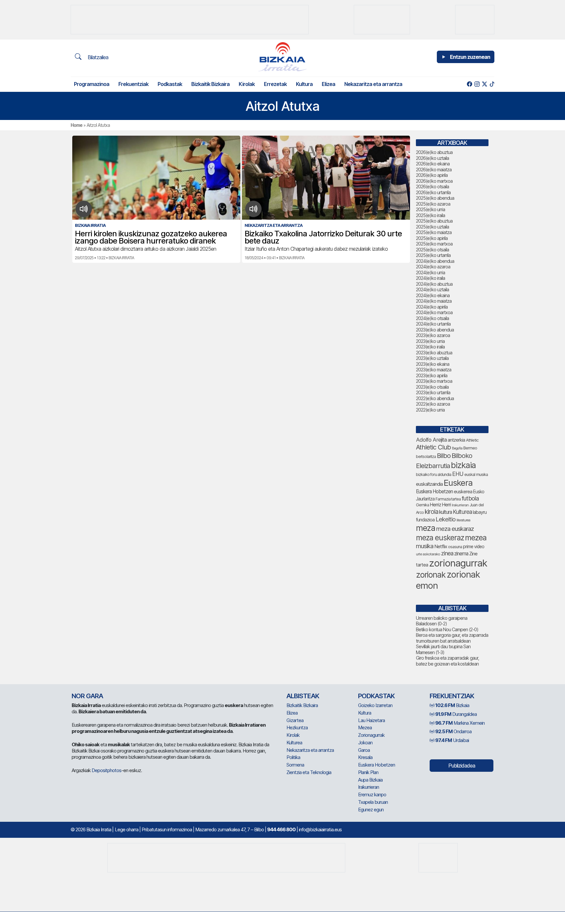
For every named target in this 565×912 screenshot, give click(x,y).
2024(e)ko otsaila (432, 318)
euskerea (463, 491)
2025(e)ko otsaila (432, 249)
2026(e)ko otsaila (432, 186)
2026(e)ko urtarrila (433, 192)
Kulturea (462, 511)
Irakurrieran (460, 505)
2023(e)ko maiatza (433, 369)
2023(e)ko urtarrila (433, 392)
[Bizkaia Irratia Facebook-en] (469, 84)
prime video (473, 546)
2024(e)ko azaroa (433, 266)
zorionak (431, 575)
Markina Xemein (460, 723)
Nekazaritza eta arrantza (373, 84)
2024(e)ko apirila (432, 307)
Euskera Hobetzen (434, 491)
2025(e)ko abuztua (434, 221)
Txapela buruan (373, 802)
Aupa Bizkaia (370, 780)
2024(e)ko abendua (435, 261)
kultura (445, 512)
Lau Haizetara (371, 720)
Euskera (458, 483)
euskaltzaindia (429, 484)
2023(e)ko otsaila (432, 387)
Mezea (365, 727)
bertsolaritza (426, 456)
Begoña (457, 448)
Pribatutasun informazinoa (167, 829)
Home (76, 125)
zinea (447, 553)
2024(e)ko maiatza (434, 301)
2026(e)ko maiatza (434, 169)
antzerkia (456, 440)
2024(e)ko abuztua (434, 284)
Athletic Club (433, 447)
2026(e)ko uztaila (432, 158)
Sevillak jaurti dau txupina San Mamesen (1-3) (443, 649)
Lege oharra (126, 829)
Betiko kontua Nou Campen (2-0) (447, 629)
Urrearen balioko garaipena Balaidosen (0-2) (441, 621)
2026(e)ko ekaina (433, 163)
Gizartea (294, 720)
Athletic (472, 440)
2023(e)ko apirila (431, 375)
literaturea (463, 520)
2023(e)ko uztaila (432, 358)
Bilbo (444, 455)
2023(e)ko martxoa (434, 381)
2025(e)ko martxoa (434, 243)
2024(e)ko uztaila (432, 289)
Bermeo (470, 448)
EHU (457, 473)
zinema (461, 553)
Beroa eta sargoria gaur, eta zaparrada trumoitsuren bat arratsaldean (452, 638)
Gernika (422, 504)
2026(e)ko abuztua (434, 152)
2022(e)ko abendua (435, 398)
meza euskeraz (440, 537)
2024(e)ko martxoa (434, 312)
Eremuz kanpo (372, 794)
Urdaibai (452, 740)
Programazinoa (91, 84)
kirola (431, 511)
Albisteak (302, 696)
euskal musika (476, 474)
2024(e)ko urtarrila (433, 324)
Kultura (304, 84)
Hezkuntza (297, 727)
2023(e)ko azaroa (433, 335)
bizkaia (463, 465)
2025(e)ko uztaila (432, 226)
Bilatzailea (97, 57)
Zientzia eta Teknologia (308, 772)
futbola (470, 498)
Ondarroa (453, 731)
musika (424, 545)
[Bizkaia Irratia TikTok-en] (491, 84)
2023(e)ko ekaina (432, 364)
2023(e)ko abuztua (434, 352)
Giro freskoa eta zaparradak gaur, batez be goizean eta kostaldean (447, 661)
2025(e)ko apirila (432, 238)
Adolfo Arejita (431, 439)
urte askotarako (428, 554)
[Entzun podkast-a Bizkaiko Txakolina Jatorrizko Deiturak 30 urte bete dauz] (253, 209)
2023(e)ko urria (430, 341)
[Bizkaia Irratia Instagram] (476, 84)
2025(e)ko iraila (430, 215)
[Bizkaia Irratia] (282, 56)
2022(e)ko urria (430, 410)
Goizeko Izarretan (375, 705)
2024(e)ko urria (430, 272)
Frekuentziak (133, 84)
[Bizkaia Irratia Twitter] (484, 84)
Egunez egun (371, 809)
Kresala (365, 757)
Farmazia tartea (448, 499)
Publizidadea (461, 765)
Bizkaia (452, 705)
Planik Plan (368, 772)
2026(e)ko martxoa (434, 181)
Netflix (440, 546)
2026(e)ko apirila (432, 175)
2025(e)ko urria (430, 209)
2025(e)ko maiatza (434, 232)
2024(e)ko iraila (430, 278)
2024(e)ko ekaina (433, 295)
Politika (293, 757)
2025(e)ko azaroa (433, 204)
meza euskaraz (455, 528)
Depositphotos (106, 770)
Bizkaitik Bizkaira (210, 84)
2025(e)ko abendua (435, 198)
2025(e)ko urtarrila (433, 255)
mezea (476, 537)
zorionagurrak (458, 563)
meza (425, 528)
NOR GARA (87, 696)
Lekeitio (445, 519)
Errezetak (275, 84)
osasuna (455, 546)
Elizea (328, 84)
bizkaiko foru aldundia (433, 474)
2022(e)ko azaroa (433, 404)
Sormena (295, 765)
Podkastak (170, 84)
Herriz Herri (440, 505)
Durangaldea (456, 714)
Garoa (364, 750)
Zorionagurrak (371, 735)
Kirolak (247, 84)
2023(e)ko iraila (430, 346)
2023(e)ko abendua (435, 329)
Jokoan (365, 742)
